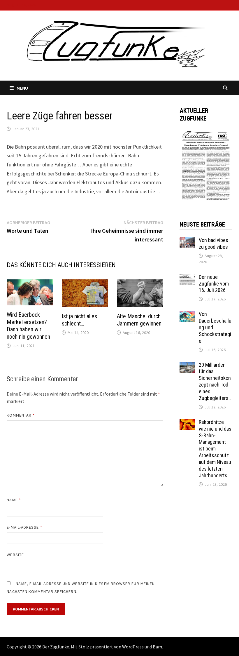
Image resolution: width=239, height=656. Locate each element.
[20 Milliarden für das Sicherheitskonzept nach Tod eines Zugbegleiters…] (187, 365)
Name (14, 499)
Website (15, 554)
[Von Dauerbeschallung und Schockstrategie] (187, 315)
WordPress (133, 647)
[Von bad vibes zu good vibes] (187, 241)
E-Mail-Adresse (24, 527)
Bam (157, 647)
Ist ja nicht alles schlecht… (79, 320)
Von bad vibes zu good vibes (213, 243)
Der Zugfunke (55, 647)
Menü (22, 88)
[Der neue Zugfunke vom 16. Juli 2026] (187, 277)
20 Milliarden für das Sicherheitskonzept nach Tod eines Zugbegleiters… (215, 381)
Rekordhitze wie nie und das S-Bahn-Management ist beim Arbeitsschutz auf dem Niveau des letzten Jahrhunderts (215, 448)
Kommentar (21, 415)
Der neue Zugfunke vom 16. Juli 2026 (214, 283)
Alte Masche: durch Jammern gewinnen (139, 320)
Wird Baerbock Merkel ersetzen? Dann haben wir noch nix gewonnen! (29, 325)
